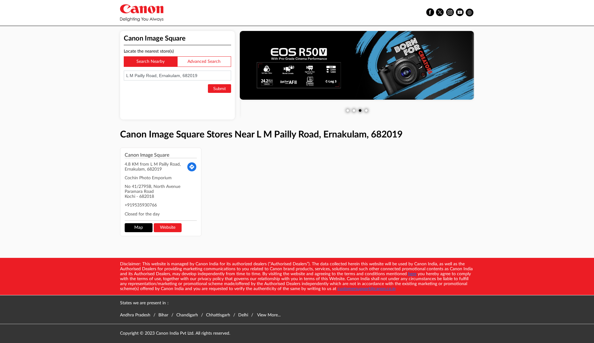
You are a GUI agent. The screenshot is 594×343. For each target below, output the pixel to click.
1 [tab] (347, 110)
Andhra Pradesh (135, 315)
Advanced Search (204, 61)
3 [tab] (360, 110)
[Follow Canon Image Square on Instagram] (450, 12)
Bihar (163, 315)
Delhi (243, 315)
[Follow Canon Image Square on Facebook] (430, 12)
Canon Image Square (147, 155)
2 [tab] (353, 110)
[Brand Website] (470, 12)
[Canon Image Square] (141, 12)
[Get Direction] (192, 167)
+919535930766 (141, 205)
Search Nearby (150, 61)
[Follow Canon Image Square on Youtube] (460, 12)
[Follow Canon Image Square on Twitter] (440, 12)
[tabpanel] (357, 65)
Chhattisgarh (218, 315)
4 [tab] (366, 110)
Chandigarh (187, 315)
